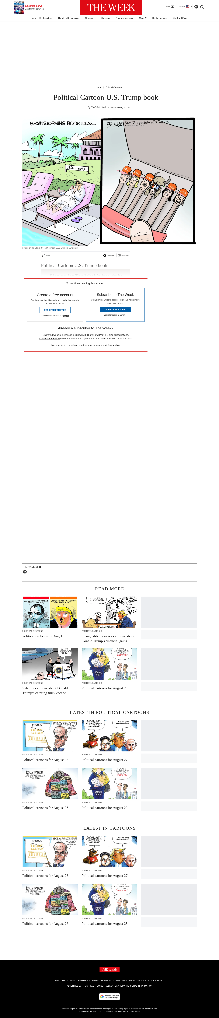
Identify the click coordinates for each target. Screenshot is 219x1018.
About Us (60, 980)
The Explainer (45, 18)
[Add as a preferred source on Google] (109, 996)
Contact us (114, 345)
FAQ (92, 986)
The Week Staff (98, 107)
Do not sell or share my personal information (124, 986)
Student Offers (180, 18)
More (142, 18)
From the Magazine (124, 18)
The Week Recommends (68, 18)
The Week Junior (159, 18)
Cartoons (105, 18)
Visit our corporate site (147, 1009)
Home (98, 87)
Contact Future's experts (82, 980)
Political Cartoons (114, 87)
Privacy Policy (137, 980)
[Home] (33, 18)
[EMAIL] (25, 572)
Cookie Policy (156, 980)
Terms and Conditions (114, 980)
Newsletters (90, 18)
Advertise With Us (77, 986)
